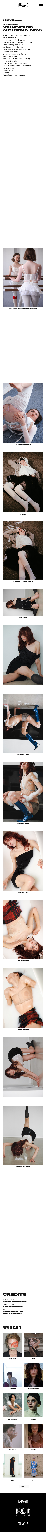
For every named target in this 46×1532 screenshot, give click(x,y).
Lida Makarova (11, 24)
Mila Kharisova (13, 1314)
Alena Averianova (13, 20)
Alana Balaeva (13, 1312)
